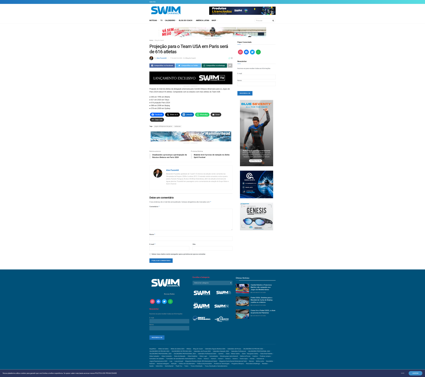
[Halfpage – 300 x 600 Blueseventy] (256, 133)
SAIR (402, 373)
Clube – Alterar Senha (233, 353)
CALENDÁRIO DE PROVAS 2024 (181, 351)
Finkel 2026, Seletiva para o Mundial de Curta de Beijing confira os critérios (261, 300)
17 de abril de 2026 (176, 58)
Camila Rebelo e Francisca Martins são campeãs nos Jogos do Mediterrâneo (261, 287)
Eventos (255, 356)
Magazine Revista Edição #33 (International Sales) (201, 361)
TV (161, 20)
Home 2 (206, 358)
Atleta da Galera (163, 349)
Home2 (252, 358)
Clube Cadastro (154, 356)
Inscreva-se (260, 358)
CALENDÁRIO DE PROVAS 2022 (253, 349)
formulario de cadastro (156, 358)
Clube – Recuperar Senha (250, 353)
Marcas (251, 361)
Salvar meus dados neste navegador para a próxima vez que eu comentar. (179, 254)
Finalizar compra (265, 356)
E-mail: (239, 73)
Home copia (244, 358)
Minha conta (260, 361)
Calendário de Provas (234, 349)
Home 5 (227, 358)
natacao (178, 126)
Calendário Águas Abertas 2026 (215, 349)
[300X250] (256, 184)
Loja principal (178, 361)
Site (194, 244)
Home (151, 40)
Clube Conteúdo (166, 356)
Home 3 (213, 358)
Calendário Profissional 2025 (207, 353)
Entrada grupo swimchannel (229, 356)
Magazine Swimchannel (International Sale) (233, 361)
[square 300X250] (256, 216)
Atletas (188, 349)
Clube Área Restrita (266, 353)
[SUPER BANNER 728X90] (191, 136)
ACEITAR (415, 373)
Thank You (179, 366)
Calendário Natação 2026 (221, 351)
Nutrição (174, 363)
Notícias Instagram (163, 363)
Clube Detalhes (192, 356)
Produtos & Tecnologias (221, 363)
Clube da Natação (179, 356)
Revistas (265, 363)
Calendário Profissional (238, 351)
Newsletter (269, 361)
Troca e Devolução (197, 366)
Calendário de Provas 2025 (202, 351)
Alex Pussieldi (162, 58)
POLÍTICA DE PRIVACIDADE (106, 373)
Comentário (154, 206)
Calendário (170, 20)
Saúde (151, 366)
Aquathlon (152, 349)
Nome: (239, 80)
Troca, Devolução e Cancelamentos (216, 366)
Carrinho (221, 353)
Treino (186, 366)
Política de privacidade (204, 363)
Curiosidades (213, 356)
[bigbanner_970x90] (212, 32)
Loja (170, 361)
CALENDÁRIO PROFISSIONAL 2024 (185, 353)
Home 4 (220, 358)
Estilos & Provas (245, 356)
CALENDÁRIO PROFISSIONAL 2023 (160, 353)
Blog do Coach (185, 20)
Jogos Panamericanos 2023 (158, 361)
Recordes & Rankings (253, 363)
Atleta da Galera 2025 (177, 349)
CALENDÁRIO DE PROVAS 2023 (159, 351)
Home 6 (235, 358)
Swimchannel (169, 366)
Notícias (153, 20)
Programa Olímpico (238, 363)
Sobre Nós (152, 2)
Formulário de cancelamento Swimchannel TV (180, 358)
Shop (214, 20)
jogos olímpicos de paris (163, 126)
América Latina (202, 20)
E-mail (152, 244)
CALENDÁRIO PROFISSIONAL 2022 (259, 351)
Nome (152, 234)
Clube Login (203, 356)
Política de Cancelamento (187, 363)
